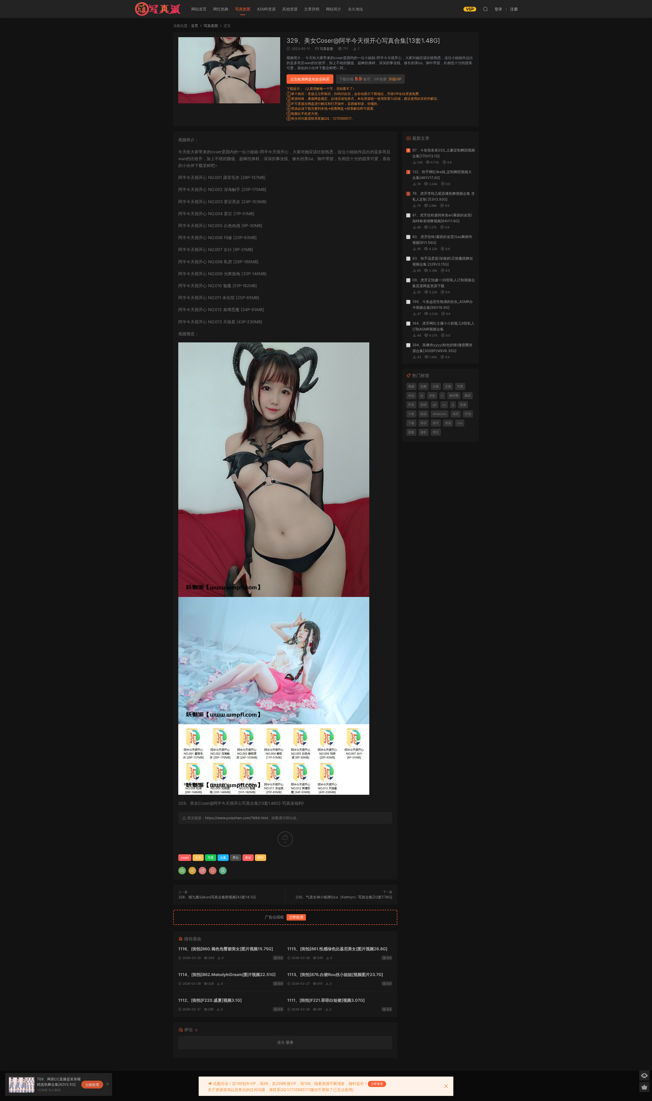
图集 (411, 432)
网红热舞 (220, 9)
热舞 (423, 386)
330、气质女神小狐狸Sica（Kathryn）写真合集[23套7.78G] (343, 897)
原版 (432, 395)
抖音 (411, 405)
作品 (411, 395)
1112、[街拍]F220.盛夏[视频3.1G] (210, 1000)
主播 (448, 386)
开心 (236, 857)
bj (421, 395)
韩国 (423, 405)
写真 (211, 857)
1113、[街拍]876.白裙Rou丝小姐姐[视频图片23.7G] (335, 974)
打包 (468, 414)
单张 (423, 423)
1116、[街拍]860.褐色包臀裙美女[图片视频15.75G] (225, 948)
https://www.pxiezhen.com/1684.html (236, 818)
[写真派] (157, 9)
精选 (423, 414)
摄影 (423, 432)
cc (444, 405)
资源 (448, 423)
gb (434, 405)
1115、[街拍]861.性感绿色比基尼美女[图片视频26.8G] (337, 948)
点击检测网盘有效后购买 (310, 79)
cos (459, 423)
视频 (411, 386)
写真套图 (242, 9)
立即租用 (296, 917)
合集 (223, 857)
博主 (436, 432)
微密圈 (453, 395)
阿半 (260, 857)
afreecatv (439, 414)
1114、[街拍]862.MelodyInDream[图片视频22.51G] (227, 974)
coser (185, 857)
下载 (411, 423)
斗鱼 (411, 414)
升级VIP (395, 79)
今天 (198, 857)
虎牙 (456, 414)
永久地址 (355, 9)
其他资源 (289, 9)
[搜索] (485, 9)
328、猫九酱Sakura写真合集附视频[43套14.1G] (217, 897)
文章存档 (311, 9)
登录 (289, 1042)
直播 (463, 405)
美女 (248, 857)
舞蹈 (468, 395)
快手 (436, 423)
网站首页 (199, 9)
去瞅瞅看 (92, 1084)
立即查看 (377, 1084)
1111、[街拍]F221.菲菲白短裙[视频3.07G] (326, 1000)
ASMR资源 (266, 9)
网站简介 (333, 9)
